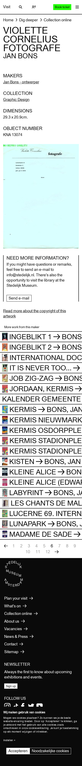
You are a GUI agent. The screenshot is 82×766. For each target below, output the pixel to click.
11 (38, 551)
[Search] (20, 6)
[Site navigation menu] (76, 7)
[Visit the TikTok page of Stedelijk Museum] (16, 706)
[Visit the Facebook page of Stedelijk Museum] (23, 706)
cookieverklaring (39, 728)
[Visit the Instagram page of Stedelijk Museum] (7, 706)
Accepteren (18, 751)
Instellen (8, 740)
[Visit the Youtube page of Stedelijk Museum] (39, 706)
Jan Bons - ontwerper (21, 82)
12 (47, 551)
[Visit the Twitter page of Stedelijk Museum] (31, 706)
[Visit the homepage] (13, 585)
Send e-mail (19, 298)
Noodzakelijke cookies (50, 751)
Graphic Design (16, 99)
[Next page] (56, 552)
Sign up (11, 686)
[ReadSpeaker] (33, 6)
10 (27, 551)
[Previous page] (6, 546)
